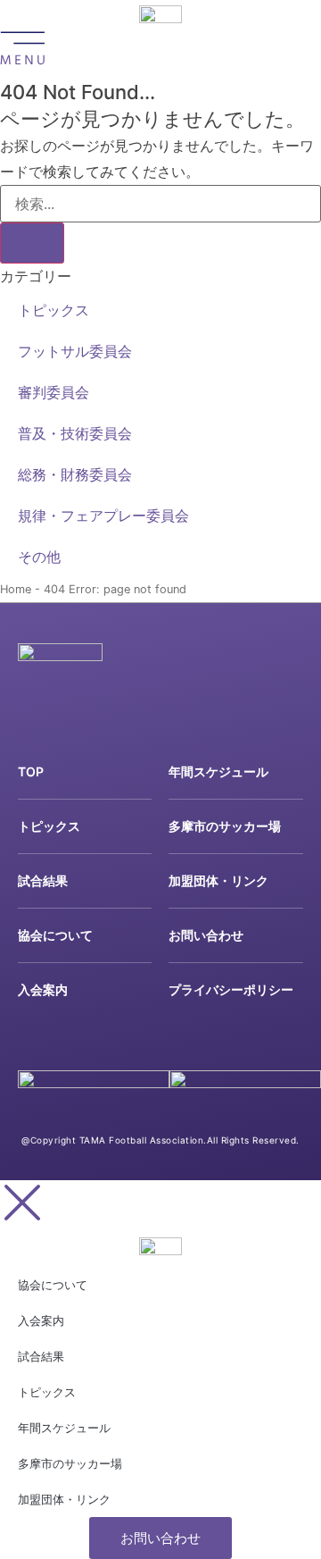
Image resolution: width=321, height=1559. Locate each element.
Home (15, 589)
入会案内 (43, 989)
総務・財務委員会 (75, 474)
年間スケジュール (218, 771)
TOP (31, 771)
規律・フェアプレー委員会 (103, 515)
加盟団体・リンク (218, 880)
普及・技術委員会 (75, 433)
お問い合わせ (206, 935)
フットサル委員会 (75, 351)
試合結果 (43, 880)
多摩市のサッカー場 (225, 826)
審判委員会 (53, 392)
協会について (55, 935)
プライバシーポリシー (231, 989)
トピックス (53, 310)
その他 (39, 557)
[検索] (32, 243)
